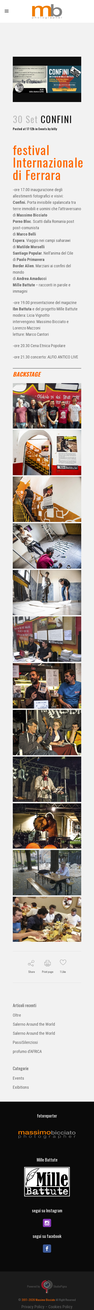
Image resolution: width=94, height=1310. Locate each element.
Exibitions (21, 1087)
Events (42, 128)
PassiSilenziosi (25, 1042)
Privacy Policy (32, 1306)
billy (54, 128)
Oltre (17, 1015)
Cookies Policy (60, 1306)
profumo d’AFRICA (27, 1051)
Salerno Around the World (34, 1024)
